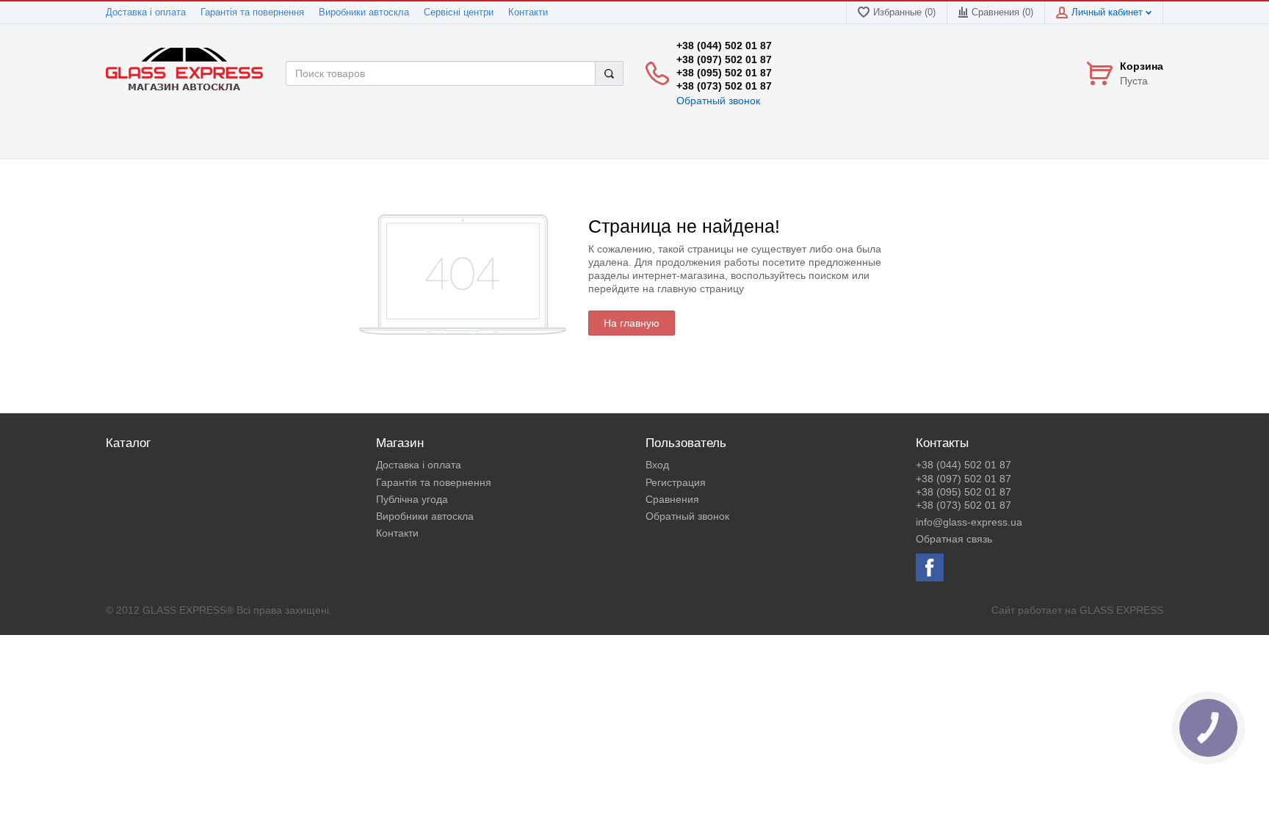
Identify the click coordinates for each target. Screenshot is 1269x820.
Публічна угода (412, 499)
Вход (657, 465)
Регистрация (676, 482)
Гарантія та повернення (252, 12)
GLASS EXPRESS (1121, 610)
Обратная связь (954, 539)
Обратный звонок (718, 100)
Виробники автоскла (364, 12)
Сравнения (672, 499)
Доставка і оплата (146, 12)
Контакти (528, 12)
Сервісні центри (459, 12)
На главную (631, 323)
